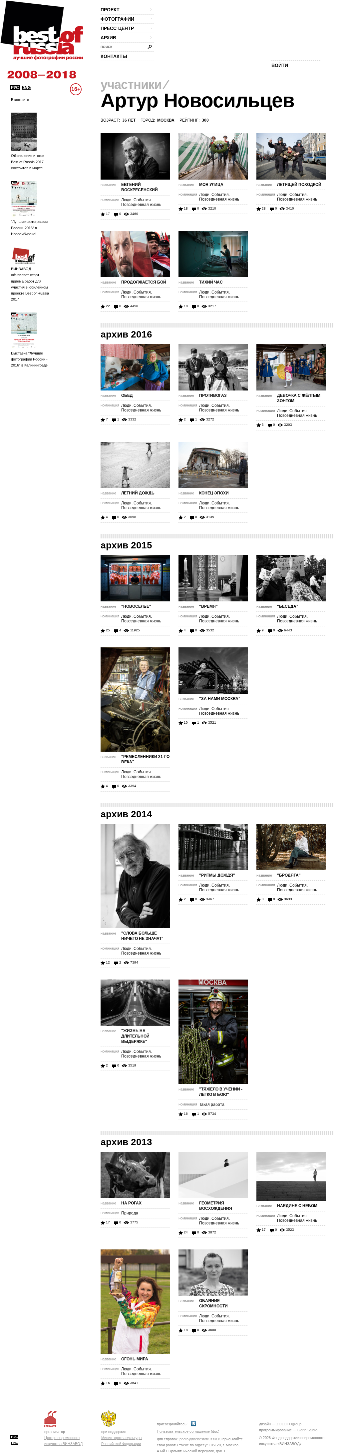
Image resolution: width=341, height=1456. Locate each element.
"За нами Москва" (219, 698)
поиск (106, 47)
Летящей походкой (299, 184)
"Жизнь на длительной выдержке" (135, 1036)
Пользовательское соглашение (183, 1431)
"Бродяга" (289, 875)
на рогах (131, 1203)
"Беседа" (287, 606)
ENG (26, 87)
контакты (114, 56)
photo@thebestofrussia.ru (200, 1439)
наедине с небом (297, 1205)
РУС (15, 87)
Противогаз (213, 395)
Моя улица (211, 184)
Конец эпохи (214, 493)
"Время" (208, 606)
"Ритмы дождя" (217, 875)
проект (110, 9)
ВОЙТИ (279, 65)
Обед (127, 395)
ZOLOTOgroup (288, 1424)
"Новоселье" (136, 606)
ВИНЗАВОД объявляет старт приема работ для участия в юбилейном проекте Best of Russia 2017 (30, 284)
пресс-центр (117, 28)
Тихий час (211, 282)
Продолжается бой (143, 282)
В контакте (20, 100)
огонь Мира (134, 1359)
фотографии (117, 19)
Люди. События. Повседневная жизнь (141, 202)
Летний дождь (138, 493)
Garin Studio (307, 1430)
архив (108, 37)
